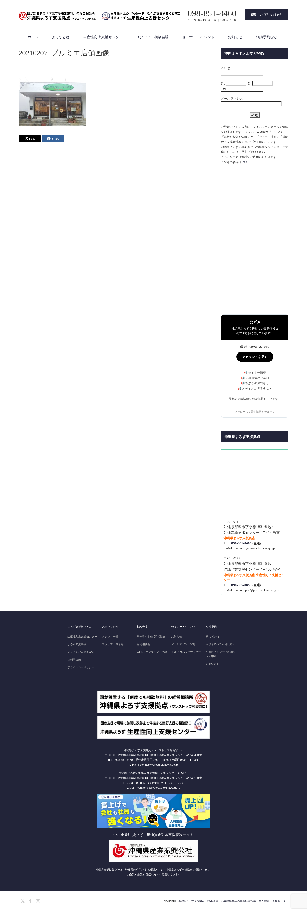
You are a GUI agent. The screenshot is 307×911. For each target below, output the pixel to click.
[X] (22, 900)
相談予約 (211, 626)
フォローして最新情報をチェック (255, 411)
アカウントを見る (254, 357)
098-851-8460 (241, 543)
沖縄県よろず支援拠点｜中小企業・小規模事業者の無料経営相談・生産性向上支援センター (233, 901)
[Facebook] (29, 900)
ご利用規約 (74, 659)
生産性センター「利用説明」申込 (221, 654)
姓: (223, 83)
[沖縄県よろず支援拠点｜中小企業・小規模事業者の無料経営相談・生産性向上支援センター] (58, 13)
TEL (224, 88)
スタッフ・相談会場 (152, 37)
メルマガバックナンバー (186, 651)
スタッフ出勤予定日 (114, 644)
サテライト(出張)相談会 (151, 636)
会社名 (225, 68)
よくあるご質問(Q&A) (80, 651)
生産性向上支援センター (103, 37)
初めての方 (212, 636)
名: (249, 83)
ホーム (32, 37)
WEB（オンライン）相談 (152, 651)
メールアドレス (232, 98)
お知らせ (235, 37)
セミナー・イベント (198, 37)
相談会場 (142, 626)
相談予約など (266, 37)
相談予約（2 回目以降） (220, 644)
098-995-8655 (241, 585)
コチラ (246, 162)
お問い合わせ (271, 14)
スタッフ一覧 (110, 636)
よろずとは (61, 37)
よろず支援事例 (76, 644)
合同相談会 (143, 644)
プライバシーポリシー (80, 667)
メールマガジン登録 (183, 644)
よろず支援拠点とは (79, 626)
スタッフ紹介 (110, 626)
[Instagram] (37, 900)
